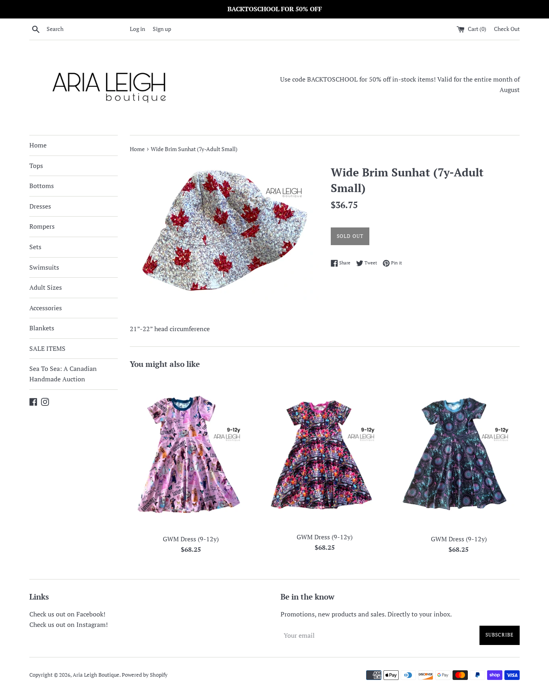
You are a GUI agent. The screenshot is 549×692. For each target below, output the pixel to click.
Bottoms (41, 185)
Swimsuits (44, 267)
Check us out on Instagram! (68, 624)
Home (38, 145)
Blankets (41, 327)
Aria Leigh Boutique (96, 675)
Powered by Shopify (145, 675)
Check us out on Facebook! (67, 614)
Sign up (162, 29)
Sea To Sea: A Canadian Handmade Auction (63, 373)
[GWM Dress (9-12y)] (191, 453)
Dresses (40, 206)
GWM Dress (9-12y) (191, 538)
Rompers (42, 226)
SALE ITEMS (47, 348)
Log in (137, 29)
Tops (36, 165)
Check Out (507, 29)
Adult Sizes (45, 287)
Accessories (45, 307)
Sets (35, 246)
